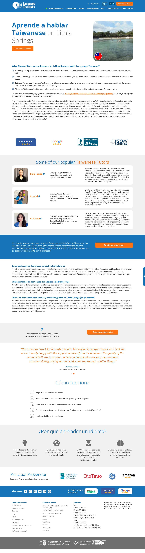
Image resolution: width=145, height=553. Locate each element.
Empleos (15, 511)
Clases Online (71, 9)
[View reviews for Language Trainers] (99, 542)
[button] (71, 373)
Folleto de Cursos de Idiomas (22, 525)
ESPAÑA (46, 525)
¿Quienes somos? (18, 508)
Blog (13, 514)
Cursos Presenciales (55, 9)
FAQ (102, 9)
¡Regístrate (17, 243)
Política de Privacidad (19, 531)
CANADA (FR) (58, 510)
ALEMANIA (46, 522)
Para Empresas (93, 9)
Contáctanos (16, 505)
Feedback (15, 522)
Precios (81, 9)
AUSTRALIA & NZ (49, 516)
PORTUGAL (47, 528)
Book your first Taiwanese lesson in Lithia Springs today (89, 94)
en (110, 4)
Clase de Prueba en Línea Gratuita (120, 9)
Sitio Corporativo (18, 520)
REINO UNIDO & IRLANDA (52, 513)
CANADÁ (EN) (47, 510)
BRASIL (45, 519)
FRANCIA (46, 531)
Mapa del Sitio (17, 528)
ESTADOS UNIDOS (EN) (51, 506)
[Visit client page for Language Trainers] (83, 543)
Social (14, 517)
